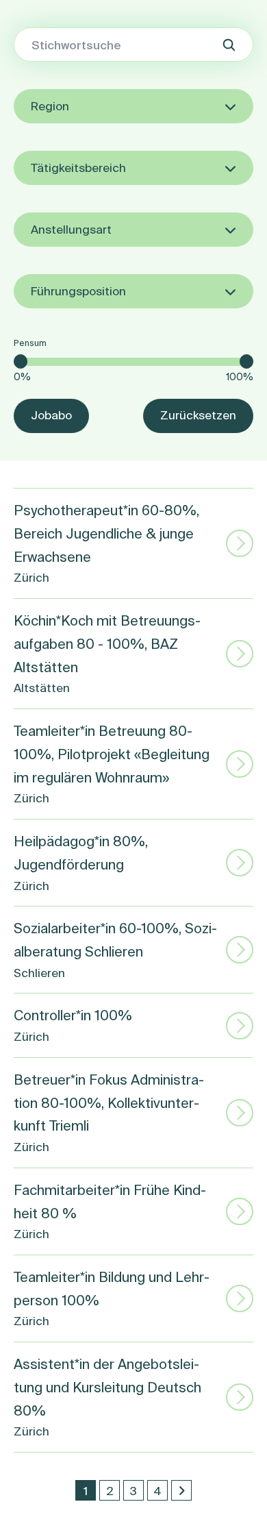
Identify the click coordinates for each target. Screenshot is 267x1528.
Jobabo (51, 414)
